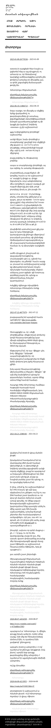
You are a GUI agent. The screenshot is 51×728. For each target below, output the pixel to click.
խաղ (35, 602)
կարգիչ (31, 430)
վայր (25, 32)
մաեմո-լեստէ (19, 709)
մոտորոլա (18, 102)
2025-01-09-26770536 (19, 59)
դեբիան (40, 596)
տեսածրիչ (12, 32)
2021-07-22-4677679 (18, 312)
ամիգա (15, 416)
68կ (23, 413)
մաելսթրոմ (16, 604)
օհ (24, 607)
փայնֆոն (35, 303)
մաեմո (14, 599)
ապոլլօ (16, 413)
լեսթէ (28, 602)
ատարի (34, 416)
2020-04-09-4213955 (18, 681)
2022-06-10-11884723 (19, 106)
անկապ (15, 309)
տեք (37, 306)
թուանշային (14, 26)
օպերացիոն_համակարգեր (25, 612)
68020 (19, 422)
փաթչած (29, 523)
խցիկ (33, 21)
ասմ (42, 416)
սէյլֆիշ (16, 303)
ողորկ (14, 615)
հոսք (10, 21)
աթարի (24, 416)
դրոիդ (41, 604)
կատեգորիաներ (15, 37)
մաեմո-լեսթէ (17, 602)
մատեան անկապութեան (21, 14)
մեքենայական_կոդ (32, 419)
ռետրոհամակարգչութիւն (24, 427)
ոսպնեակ (30, 26)
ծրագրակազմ (20, 593)
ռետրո (14, 425)
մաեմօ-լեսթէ (34, 599)
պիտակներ (33, 37)
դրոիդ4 (14, 711)
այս (12, 132)
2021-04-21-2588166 (18, 434)
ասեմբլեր (16, 419)
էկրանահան (31, 102)
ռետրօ (22, 425)
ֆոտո (23, 711)
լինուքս (25, 303)
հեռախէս (28, 306)
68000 (13, 422)
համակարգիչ (18, 430)
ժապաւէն (21, 21)
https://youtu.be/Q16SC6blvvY (22, 686)
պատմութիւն (18, 596)
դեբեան (31, 596)
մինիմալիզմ (30, 604)
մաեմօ (22, 599)
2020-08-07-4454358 (18, 619)
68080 (26, 422)
